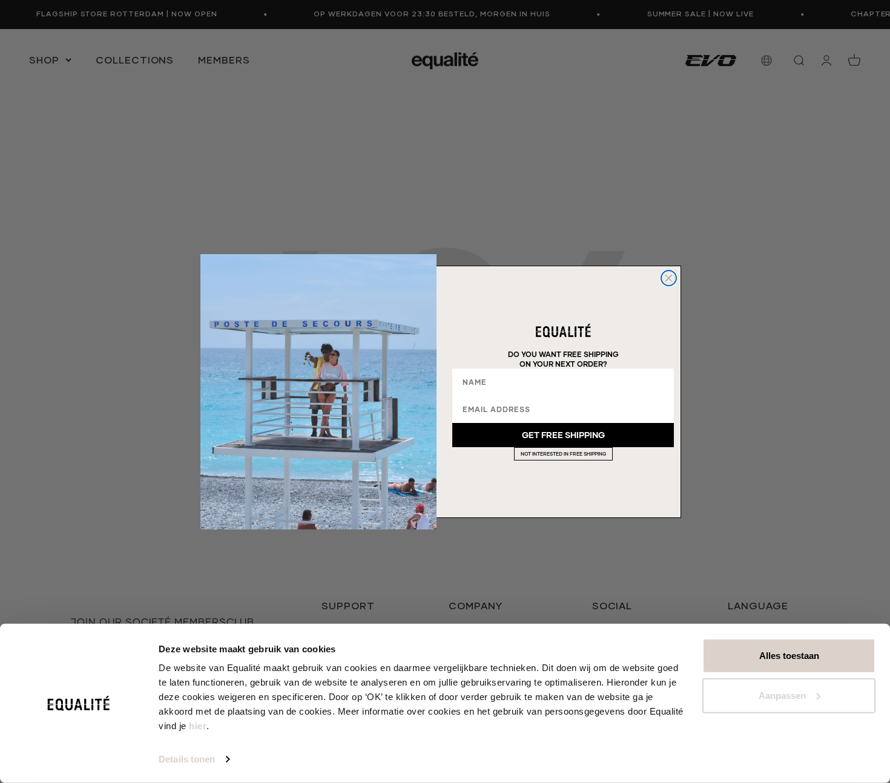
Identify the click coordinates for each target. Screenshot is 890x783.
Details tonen (187, 759)
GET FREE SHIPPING (563, 435)
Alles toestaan (789, 655)
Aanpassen (782, 695)
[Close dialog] (668, 278)
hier (197, 726)
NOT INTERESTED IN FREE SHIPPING (563, 454)
